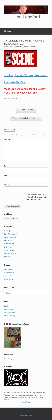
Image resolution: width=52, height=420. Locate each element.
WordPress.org (9, 316)
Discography (8, 237)
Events (6, 240)
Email (6, 175)
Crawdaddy (8, 359)
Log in (6, 306)
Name (6, 166)
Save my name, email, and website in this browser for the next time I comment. (36, 196)
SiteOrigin (24, 415)
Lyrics (6, 247)
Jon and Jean (26, 109)
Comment (8, 139)
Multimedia (8, 250)
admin (33, 46)
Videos (6, 256)
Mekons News (9, 272)
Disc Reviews (9, 234)
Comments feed (9, 312)
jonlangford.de (26, 402)
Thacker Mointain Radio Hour (26, 118)
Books (6, 231)
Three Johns (8, 276)
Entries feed (8, 309)
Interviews (7, 243)
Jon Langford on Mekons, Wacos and (26, 75)
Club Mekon (8, 269)
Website (7, 185)
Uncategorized (16, 98)
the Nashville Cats (15, 82)
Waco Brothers (9, 279)
